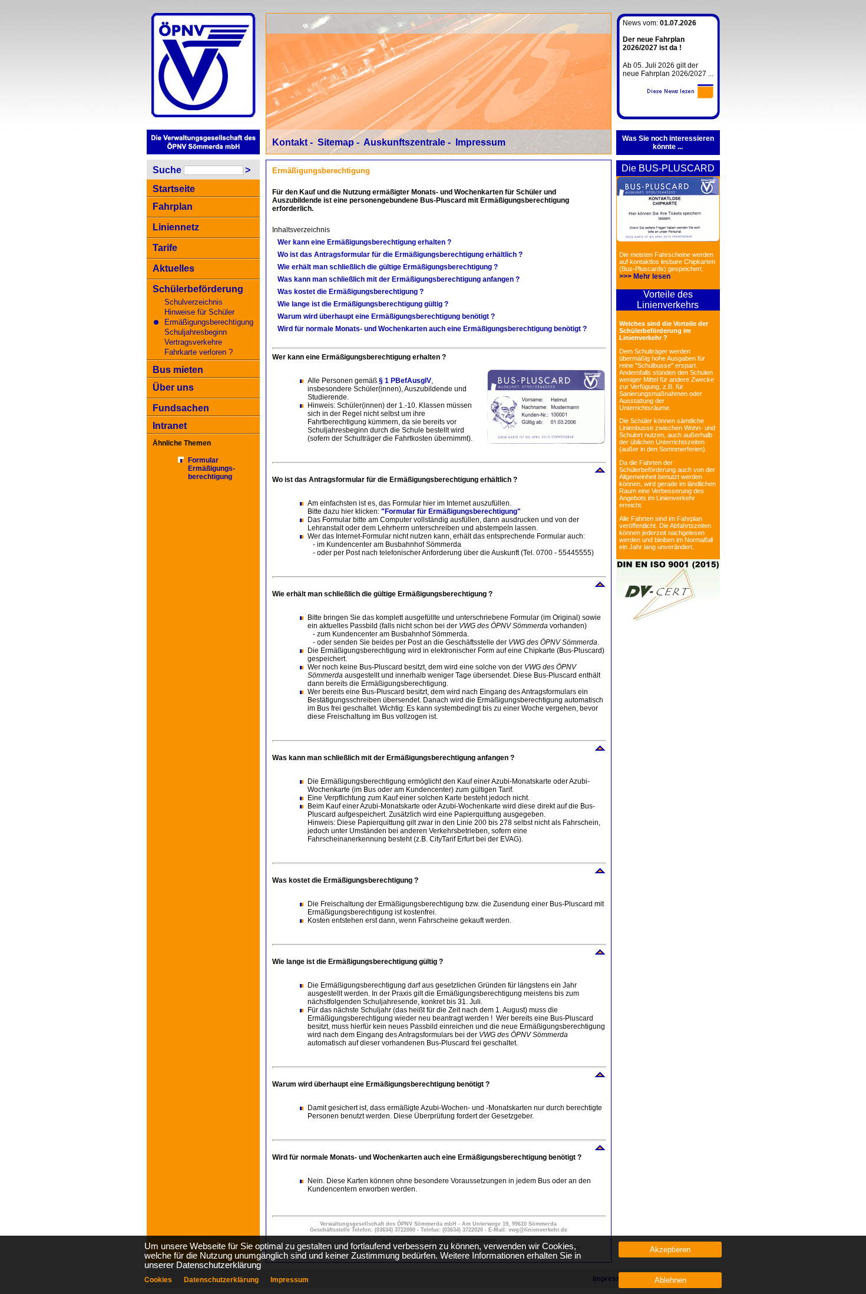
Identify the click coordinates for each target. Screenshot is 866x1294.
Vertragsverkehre (193, 342)
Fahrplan (173, 207)
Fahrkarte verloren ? (198, 352)
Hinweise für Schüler (199, 312)
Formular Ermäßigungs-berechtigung (211, 468)
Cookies (158, 1280)
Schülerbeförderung (198, 289)
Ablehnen (670, 1280)
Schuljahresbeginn (195, 332)
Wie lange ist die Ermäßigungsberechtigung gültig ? (362, 304)
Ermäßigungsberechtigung (208, 322)
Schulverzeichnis (193, 302)
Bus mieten (178, 370)
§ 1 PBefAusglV (405, 381)
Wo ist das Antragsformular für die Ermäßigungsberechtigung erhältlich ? (400, 254)
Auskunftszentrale (404, 142)
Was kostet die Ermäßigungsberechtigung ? (350, 292)
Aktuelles (173, 268)
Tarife (165, 248)
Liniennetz (176, 227)
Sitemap (336, 142)
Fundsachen (181, 408)
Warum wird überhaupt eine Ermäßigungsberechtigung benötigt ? (386, 316)
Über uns (173, 387)
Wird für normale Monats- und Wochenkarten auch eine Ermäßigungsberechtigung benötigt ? (432, 329)
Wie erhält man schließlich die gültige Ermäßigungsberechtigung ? (387, 267)
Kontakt (290, 142)
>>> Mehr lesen (644, 276)
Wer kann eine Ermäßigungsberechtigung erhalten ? (364, 242)
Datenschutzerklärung (221, 1280)
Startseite (174, 189)
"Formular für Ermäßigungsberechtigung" (451, 511)
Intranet (170, 426)
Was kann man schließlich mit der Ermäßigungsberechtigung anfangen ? (398, 279)
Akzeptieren (670, 1249)
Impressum (480, 142)
